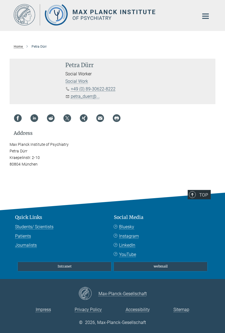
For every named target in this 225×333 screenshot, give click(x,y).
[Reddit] (51, 118)
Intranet (65, 266)
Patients (23, 236)
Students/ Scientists (34, 226)
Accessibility (138, 309)
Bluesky (126, 226)
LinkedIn (127, 245)
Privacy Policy (88, 309)
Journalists (26, 245)
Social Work (76, 81)
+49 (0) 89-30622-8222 (93, 89)
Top (203, 195)
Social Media (129, 217)
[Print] (117, 118)
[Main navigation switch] (205, 16)
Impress (43, 309)
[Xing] (84, 118)
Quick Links (28, 217)
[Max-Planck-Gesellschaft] (88, 293)
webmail (161, 266)
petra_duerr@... (85, 96)
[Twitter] (67, 118)
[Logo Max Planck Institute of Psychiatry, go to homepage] (103, 14)
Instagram (129, 236)
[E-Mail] (100, 118)
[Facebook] (18, 118)
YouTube (127, 254)
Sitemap (181, 309)
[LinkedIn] (34, 118)
